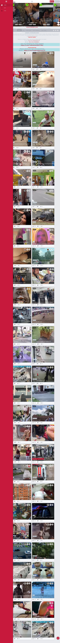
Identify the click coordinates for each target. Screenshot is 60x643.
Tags (5, 10)
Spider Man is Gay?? (15, 538)
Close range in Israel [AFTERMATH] (42, 341)
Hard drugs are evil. (38, 400)
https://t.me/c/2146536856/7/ (34, 42)
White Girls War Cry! (38, 597)
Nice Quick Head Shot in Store (40, 636)
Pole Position (36, 204)
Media (34, 52)
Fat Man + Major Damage (15, 106)
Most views (43, 30)
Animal (34, 320)
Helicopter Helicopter (15, 459)
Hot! (23, 30)
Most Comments (36, 30)
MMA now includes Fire (39, 557)
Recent (19, 30)
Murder (34, 634)
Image (34, 563)
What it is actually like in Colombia (41, 498)
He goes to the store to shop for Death (43, 302)
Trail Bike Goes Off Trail (39, 66)
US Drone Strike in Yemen (16, 66)
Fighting (34, 536)
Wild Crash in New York (39, 381)
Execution (35, 142)
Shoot (34, 455)
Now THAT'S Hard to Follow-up (41, 184)
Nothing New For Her (15, 223)
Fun (34, 182)
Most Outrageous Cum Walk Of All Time (43, 86)
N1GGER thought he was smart (17, 282)
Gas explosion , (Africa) (16, 439)
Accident (35, 202)
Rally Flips (35, 479)
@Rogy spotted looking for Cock (41, 243)
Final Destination (14, 341)
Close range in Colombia (16, 381)
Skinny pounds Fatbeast (39, 538)
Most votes (28, 30)
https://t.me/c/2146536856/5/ (34, 41)
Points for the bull (37, 322)
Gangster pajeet (37, 361)
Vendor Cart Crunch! (15, 636)
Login (52, 1)
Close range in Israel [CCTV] (17, 361)
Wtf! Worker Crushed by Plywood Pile (19, 125)
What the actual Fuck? (15, 184)
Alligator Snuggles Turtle (39, 223)
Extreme (35, 84)
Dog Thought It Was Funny (16, 204)
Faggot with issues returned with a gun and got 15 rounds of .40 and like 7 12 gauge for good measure (43, 458)
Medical (34, 575)
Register (57, 1)
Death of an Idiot (14, 577)
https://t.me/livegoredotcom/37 (34, 50)
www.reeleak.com (32, 27)
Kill (33, 300)
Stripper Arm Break (38, 616)
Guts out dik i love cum (39, 439)
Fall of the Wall (36, 420)
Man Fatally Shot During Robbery (18, 420)
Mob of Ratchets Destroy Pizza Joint (18, 86)
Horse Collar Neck (37, 577)
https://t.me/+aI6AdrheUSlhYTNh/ (34, 40)
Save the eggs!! (14, 518)
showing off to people (15, 400)
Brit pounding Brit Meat (16, 557)
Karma (34, 122)
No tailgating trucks (15, 479)
